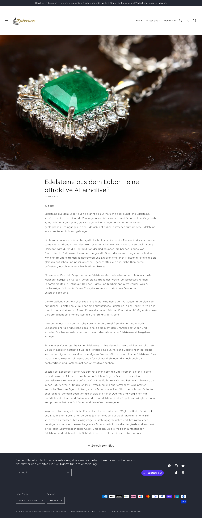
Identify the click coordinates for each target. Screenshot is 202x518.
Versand (102, 511)
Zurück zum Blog (102, 445)
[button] (6, 20)
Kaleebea (27, 511)
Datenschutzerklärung (79, 511)
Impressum (136, 511)
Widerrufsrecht (59, 511)
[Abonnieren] (67, 472)
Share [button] (51, 205)
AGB (93, 511)
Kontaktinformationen (118, 511)
